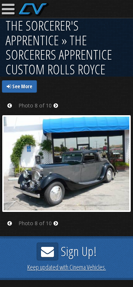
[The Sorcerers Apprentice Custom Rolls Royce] (66, 163)
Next (58, 110)
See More (21, 86)
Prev (12, 110)
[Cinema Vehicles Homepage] (33, 9)
